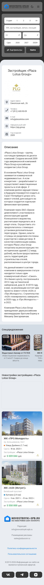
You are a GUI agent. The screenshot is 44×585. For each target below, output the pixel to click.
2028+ (35, 43)
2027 (26, 43)
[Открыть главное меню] (38, 7)
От (7, 35)
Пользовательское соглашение (22, 554)
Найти (33, 50)
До (25, 35)
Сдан (9, 43)
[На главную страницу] (16, 8)
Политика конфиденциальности (22, 548)
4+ (37, 21)
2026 (18, 43)
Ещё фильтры (16, 50)
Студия (9, 21)
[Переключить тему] (32, 7)
